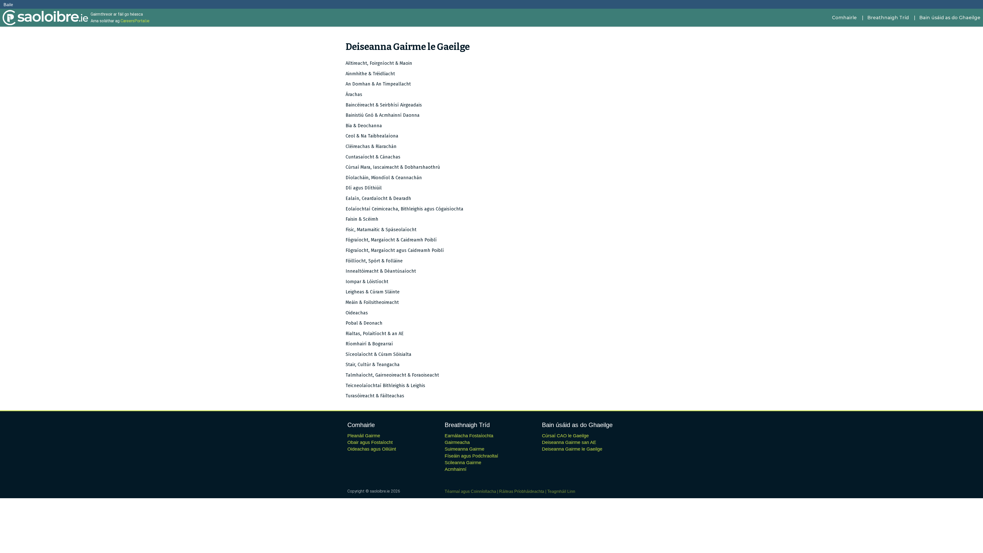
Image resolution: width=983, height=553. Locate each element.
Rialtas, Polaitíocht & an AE (375, 333)
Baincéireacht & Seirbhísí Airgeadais (384, 105)
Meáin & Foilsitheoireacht (372, 302)
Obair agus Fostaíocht (370, 442)
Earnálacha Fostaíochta (469, 435)
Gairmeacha (457, 442)
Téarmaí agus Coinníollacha (470, 491)
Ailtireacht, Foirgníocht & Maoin (379, 63)
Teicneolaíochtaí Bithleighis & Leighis (385, 385)
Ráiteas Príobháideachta (521, 491)
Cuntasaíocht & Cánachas (373, 157)
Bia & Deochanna (364, 126)
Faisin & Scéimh (362, 219)
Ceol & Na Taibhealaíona (372, 136)
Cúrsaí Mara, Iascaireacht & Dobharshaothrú (393, 167)
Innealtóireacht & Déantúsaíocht (381, 271)
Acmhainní (455, 469)
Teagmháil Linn (561, 491)
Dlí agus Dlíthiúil (364, 188)
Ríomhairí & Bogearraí (369, 344)
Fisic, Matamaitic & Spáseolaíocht (381, 229)
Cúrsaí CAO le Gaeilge (565, 435)
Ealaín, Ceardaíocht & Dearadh (378, 198)
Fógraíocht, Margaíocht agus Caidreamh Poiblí (395, 250)
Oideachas (357, 313)
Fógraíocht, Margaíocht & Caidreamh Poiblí (391, 240)
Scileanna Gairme (463, 462)
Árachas (354, 94)
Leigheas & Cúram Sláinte (373, 292)
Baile (8, 4)
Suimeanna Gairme (464, 449)
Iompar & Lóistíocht (367, 281)
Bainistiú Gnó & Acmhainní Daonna (383, 115)
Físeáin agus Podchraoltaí (471, 456)
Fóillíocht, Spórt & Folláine (374, 261)
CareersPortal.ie (135, 20)
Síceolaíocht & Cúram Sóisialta (378, 354)
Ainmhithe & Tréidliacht (370, 74)
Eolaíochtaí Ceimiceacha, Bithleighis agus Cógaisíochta (404, 209)
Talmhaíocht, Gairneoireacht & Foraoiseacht (392, 375)
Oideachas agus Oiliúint (371, 449)
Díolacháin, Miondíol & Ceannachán (384, 177)
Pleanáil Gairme (363, 435)
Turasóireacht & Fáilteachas (375, 396)
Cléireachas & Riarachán (371, 146)
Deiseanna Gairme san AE (569, 442)
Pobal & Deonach (364, 323)
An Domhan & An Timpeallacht (378, 84)
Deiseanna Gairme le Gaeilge (572, 449)
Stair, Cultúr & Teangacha (373, 364)
